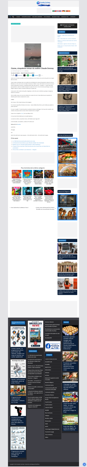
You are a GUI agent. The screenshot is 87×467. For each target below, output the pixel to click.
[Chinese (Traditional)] (55, 11)
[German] (63, 11)
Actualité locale (48, 361)
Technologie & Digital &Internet (52, 429)
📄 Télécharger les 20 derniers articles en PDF (67, 25)
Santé (46, 423)
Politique (47, 415)
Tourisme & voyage (49, 432)
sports (46, 426)
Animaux (47, 372)
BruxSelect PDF (64, 16)
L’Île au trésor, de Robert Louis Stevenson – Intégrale (24, 149)
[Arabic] (53, 11)
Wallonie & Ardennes (37, 16)
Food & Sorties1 (48, 404)
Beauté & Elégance (49, 382)
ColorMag (31, 464)
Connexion (72, 16)
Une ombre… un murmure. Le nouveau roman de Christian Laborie (34, 382)
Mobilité (47, 410)
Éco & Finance (47, 16)
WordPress (37, 464)
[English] (59, 11)
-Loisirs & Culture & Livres (15, 23)
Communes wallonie (49, 392)
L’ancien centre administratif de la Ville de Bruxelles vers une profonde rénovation (45, 208)
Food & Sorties (48, 402)
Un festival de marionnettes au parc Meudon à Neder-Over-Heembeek (28, 142)
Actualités (47, 364)
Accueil (18, 16)
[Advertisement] (44, 10)
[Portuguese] (68, 11)
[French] (61, 11)
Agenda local (48, 367)
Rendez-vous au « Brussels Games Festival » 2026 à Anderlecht (26, 144)
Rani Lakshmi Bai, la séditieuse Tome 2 (19, 207)
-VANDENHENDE (14, 70)
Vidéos (46, 437)
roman (22, 113)
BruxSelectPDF (48, 338)
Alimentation (48, 370)
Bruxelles (19, 124)
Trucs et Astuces (49, 434)
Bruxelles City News (20, 464)
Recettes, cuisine (49, 418)
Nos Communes (48, 413)
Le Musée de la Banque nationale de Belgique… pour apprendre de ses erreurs (35, 393)
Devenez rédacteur (49, 322)
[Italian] (66, 11)
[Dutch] (57, 11)
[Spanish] (70, 11)
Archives (47, 375)
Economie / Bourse (49, 395)
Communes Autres (49, 385)
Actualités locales (26, 16)
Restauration (48, 421)
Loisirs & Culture (49, 407)
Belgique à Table (56, 16)
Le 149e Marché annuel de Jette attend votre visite (24, 141)
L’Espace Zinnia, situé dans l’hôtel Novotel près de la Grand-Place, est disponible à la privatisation (35, 372)
